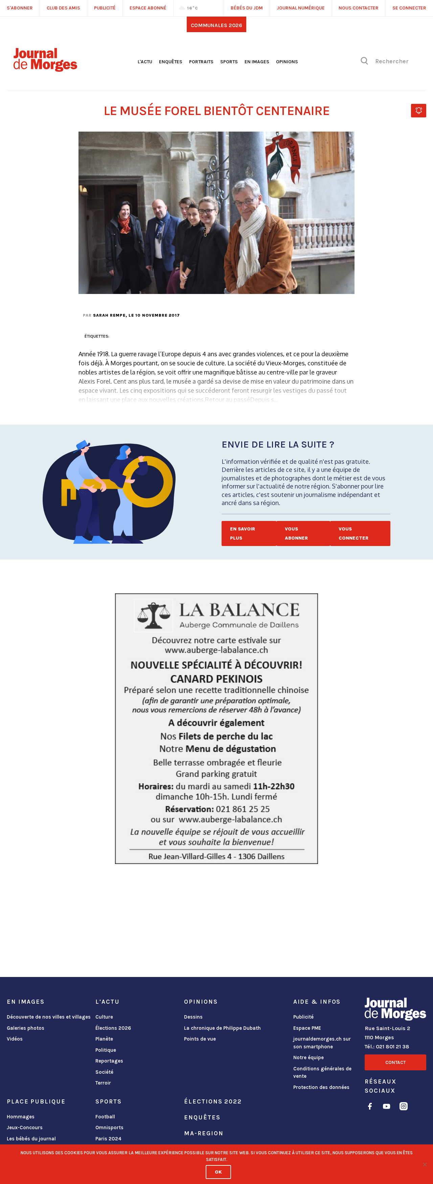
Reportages (109, 1061)
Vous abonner (296, 533)
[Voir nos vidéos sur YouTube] (386, 1107)
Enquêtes (170, 62)
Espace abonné (148, 8)
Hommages (21, 1117)
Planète (104, 1039)
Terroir (103, 1083)
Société (104, 1072)
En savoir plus (242, 533)
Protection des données (321, 1087)
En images (257, 62)
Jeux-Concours (25, 1127)
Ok (218, 1172)
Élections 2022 (213, 1101)
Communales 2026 (216, 25)
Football (105, 1117)
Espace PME (307, 1028)
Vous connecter (353, 533)
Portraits (201, 62)
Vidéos (15, 1039)
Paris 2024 (108, 1139)
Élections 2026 (113, 1028)
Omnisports (109, 1127)
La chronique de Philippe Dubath (222, 1028)
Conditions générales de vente (322, 1072)
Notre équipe (308, 1057)
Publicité (303, 1017)
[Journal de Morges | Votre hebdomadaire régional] (45, 69)
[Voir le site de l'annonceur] (216, 728)
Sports (229, 62)
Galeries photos (25, 1028)
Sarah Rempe (109, 315)
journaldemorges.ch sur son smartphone (322, 1043)
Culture (104, 1017)
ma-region (203, 1133)
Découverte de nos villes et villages (49, 1017)
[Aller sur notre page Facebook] (370, 1107)
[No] (424, 1164)
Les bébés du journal (31, 1139)
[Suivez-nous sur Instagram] (404, 1107)
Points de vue (200, 1039)
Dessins (193, 1017)
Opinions (287, 62)
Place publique (36, 1101)
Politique (105, 1050)
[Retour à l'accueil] (395, 1010)
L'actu (145, 62)
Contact (395, 1062)
